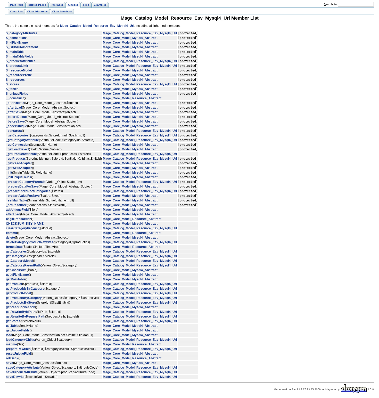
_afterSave (14, 112)
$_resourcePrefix (19, 75)
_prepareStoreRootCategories (28, 191)
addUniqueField (17, 210)
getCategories (16, 251)
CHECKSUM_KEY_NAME (25, 223)
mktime (11, 344)
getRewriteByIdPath (20, 312)
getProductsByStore (21, 302)
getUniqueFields (18, 330)
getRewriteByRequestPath (25, 316)
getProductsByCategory (24, 298)
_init (9, 172)
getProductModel (18, 293)
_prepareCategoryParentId (25, 182)
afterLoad (13, 214)
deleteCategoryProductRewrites (29, 242)
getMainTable (15, 279)
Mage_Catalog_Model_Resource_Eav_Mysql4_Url (97, 26)
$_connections (17, 38)
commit (11, 233)
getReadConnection (20, 307)
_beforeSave (15, 121)
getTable (12, 326)
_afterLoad (14, 107)
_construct (14, 131)
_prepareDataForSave (22, 186)
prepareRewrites (18, 349)
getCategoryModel (19, 261)
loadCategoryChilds (20, 340)
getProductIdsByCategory (25, 288)
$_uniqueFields (17, 93)
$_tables (12, 89)
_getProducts (16, 158)
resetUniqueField (18, 353)
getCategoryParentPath (23, 265)
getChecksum (16, 270)
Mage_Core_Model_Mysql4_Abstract (130, 38)
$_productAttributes (21, 61)
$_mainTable (15, 52)
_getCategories (17, 135)
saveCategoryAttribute (23, 367)
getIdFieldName (17, 275)
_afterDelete (15, 103)
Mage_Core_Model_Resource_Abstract (132, 98)
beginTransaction (18, 219)
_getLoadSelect (17, 149)
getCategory (15, 256)
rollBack (12, 358)
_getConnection (17, 145)
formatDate (14, 247)
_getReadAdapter (19, 163)
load (9, 335)
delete (10, 237)
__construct (15, 98)
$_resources (15, 80)
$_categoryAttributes (21, 33)
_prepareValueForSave (23, 196)
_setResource (16, 205)
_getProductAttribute (21, 154)
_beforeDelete (16, 117)
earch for (331, 4)
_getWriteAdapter (19, 168)
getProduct (14, 284)
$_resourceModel (19, 70)
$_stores (12, 84)
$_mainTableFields (19, 56)
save (9, 363)
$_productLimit (17, 66)
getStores (13, 321)
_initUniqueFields (18, 177)
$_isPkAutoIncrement (22, 47)
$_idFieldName (17, 42)
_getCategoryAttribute (22, 140)
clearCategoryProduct (22, 228)
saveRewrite (15, 377)
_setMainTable (16, 200)
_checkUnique (16, 126)
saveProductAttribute (22, 372)
